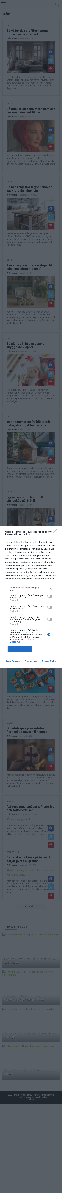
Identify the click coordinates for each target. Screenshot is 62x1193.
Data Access (31, 661)
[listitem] (31, 589)
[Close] (56, 532)
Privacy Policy (49, 661)
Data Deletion (13, 661)
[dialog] (31, 596)
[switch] (49, 596)
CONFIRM (20, 649)
